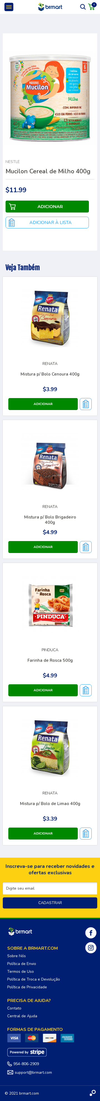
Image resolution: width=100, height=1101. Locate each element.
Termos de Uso (20, 971)
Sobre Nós (16, 956)
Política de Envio (21, 963)
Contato (14, 1008)
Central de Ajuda (22, 1016)
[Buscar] (83, 7)
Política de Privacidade (27, 987)
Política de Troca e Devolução (33, 979)
